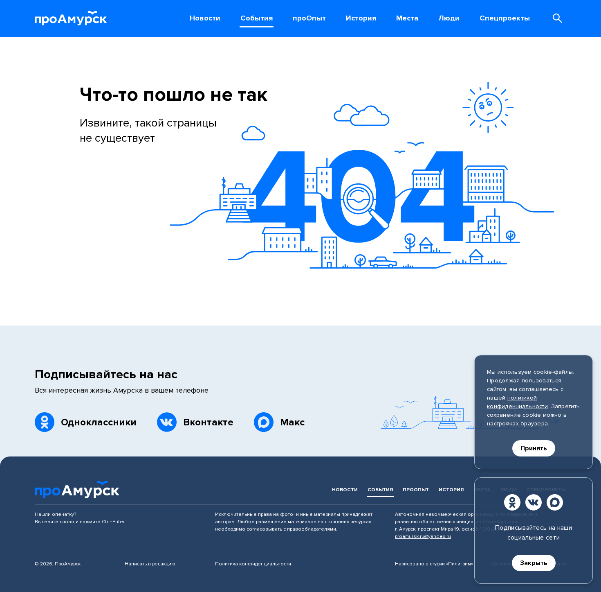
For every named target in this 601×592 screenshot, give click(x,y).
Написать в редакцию (150, 564)
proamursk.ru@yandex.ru (423, 536)
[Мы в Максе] (555, 502)
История (451, 490)
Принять (533, 448)
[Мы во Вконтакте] (533, 502)
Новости (345, 490)
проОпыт (416, 490)
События (380, 490)
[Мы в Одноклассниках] (512, 502)
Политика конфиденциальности (253, 564)
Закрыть (533, 563)
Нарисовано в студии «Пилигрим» (434, 564)
